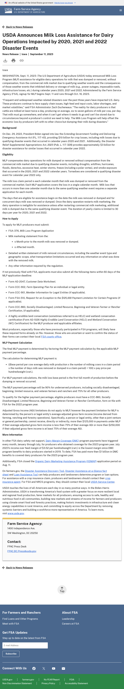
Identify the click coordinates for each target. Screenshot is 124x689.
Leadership (68, 618)
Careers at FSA (70, 623)
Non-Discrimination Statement (17, 683)
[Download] (5, 62)
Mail (63, 669)
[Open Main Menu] (120, 10)
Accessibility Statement (76, 683)
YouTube (53, 669)
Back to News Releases (19, 27)
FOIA (71, 679)
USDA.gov (7, 679)
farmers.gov (28, 679)
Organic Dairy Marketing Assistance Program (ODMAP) (66, 461)
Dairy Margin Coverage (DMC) (62, 440)
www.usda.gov (16, 513)
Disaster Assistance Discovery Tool (44, 471)
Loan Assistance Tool (26, 474)
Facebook (34, 669)
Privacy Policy (48, 683)
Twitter (44, 669)
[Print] (13, 62)
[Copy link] (21, 62)
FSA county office (51, 336)
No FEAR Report (52, 679)
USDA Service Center (102, 482)
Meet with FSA (10, 623)
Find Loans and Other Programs (20, 618)
